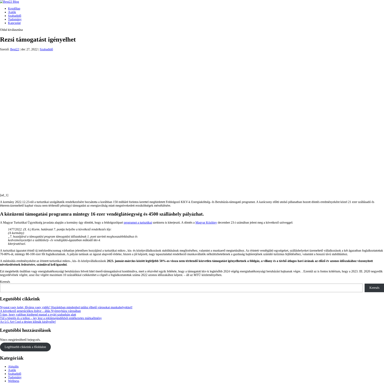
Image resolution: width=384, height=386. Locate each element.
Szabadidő (14, 15)
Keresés (5, 281)
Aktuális (13, 366)
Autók (12, 12)
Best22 (14, 49)
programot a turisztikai (138, 222)
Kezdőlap (14, 8)
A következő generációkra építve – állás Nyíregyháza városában (40, 311)
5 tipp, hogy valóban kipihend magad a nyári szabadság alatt (38, 314)
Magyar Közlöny (206, 222)
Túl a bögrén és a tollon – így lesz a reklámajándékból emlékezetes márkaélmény (51, 318)
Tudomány (15, 19)
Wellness (13, 381)
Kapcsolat (14, 23)
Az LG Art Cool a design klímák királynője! (28, 321)
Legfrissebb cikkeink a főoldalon (25, 347)
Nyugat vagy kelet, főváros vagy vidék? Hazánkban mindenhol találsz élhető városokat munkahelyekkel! (66, 307)
